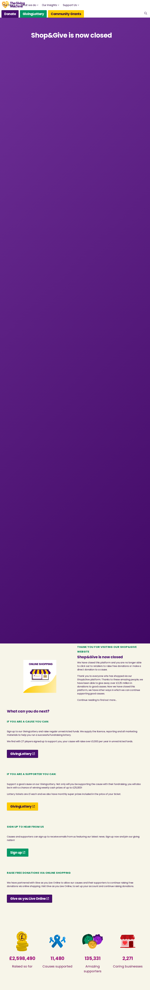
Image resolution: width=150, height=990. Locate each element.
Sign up (16, 852)
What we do (28, 5)
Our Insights (49, 5)
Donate (10, 14)
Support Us (70, 5)
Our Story (9, 5)
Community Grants (66, 14)
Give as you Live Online (28, 898)
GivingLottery (33, 14)
